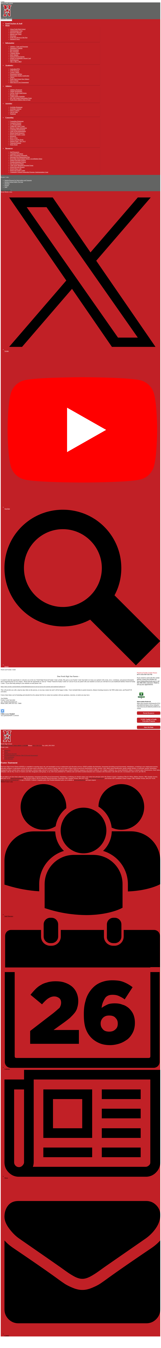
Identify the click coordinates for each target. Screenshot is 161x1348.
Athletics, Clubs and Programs (19, 46)
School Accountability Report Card (20, 58)
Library (12, 77)
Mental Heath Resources (17, 133)
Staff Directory (14, 60)
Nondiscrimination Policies (18, 162)
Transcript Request (15, 143)
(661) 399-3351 (37, 745)
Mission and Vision (15, 34)
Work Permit (14, 144)
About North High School (17, 29)
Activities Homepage (16, 107)
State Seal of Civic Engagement (19, 82)
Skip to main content (7, 3)
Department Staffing (16, 74)
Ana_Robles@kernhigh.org (9, 701)
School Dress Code (15, 169)
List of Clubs (14, 112)
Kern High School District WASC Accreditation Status (26, 159)
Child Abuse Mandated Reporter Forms (21, 165)
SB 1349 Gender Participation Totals (21, 98)
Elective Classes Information (18, 128)
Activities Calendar (15, 109)
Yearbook (13, 114)
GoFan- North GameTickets (18, 93)
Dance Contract (14, 110)
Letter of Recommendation (18, 131)
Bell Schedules (14, 50)
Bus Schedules (14, 51)
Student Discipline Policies (18, 160)
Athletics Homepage (16, 90)
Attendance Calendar (16, 48)
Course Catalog (14, 72)
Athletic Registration (16, 91)
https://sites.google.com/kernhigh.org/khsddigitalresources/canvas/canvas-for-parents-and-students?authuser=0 (33, 686)
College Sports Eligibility (17, 96)
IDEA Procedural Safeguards (18, 155)
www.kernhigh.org (79, 780)
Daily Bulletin (14, 55)
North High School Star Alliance (19, 79)
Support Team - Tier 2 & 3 (18, 141)
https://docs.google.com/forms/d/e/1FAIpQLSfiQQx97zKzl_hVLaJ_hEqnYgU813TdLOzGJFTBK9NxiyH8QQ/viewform (148, 705)
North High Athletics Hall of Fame (20, 100)
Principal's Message (16, 32)
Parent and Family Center (17, 134)
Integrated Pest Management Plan (20, 157)
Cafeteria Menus (15, 53)
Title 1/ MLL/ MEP (16, 61)
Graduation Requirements (17, 129)
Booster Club (14, 95)
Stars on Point (14, 81)
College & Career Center (17, 126)
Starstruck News (15, 39)
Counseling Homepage (17, 121)
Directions (13, 36)
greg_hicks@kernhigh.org (96, 778)
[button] (7, 25)
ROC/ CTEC (14, 138)
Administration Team (16, 31)
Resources (13, 136)
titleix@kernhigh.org (17, 778)
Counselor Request (15, 123)
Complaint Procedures (16, 154)
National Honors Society (17, 56)
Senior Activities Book (16, 139)
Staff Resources (14, 152)
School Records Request (17, 167)
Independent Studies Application (19, 76)
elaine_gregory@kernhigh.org (9, 780)
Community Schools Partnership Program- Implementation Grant (29, 172)
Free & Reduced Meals (17, 164)
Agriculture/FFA (15, 69)
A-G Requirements (15, 124)
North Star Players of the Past (18, 37)
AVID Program (14, 70)
